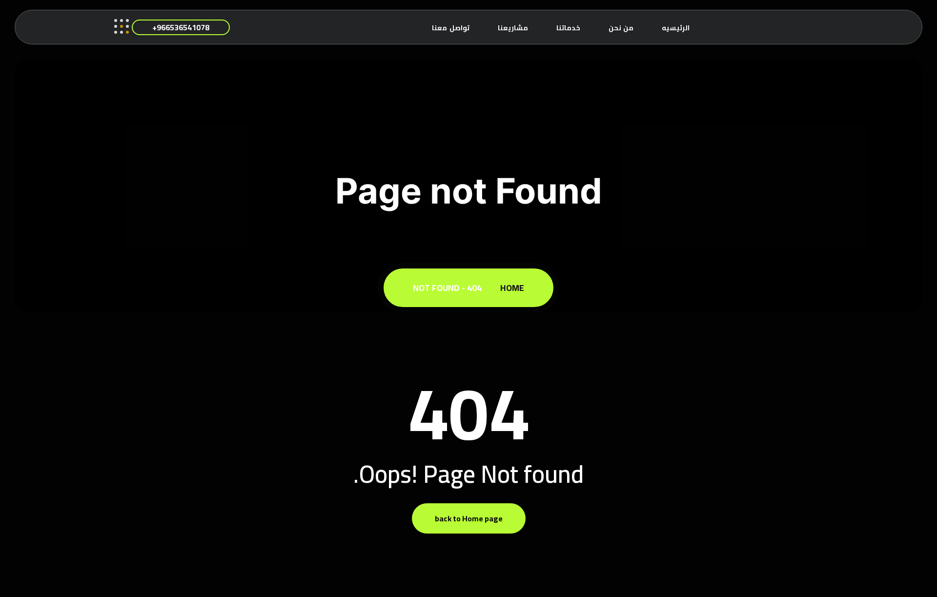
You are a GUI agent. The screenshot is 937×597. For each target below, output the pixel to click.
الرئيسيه (676, 27)
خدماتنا (568, 27)
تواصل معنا (450, 27)
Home (510, 288)
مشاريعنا (513, 27)
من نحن (621, 27)
